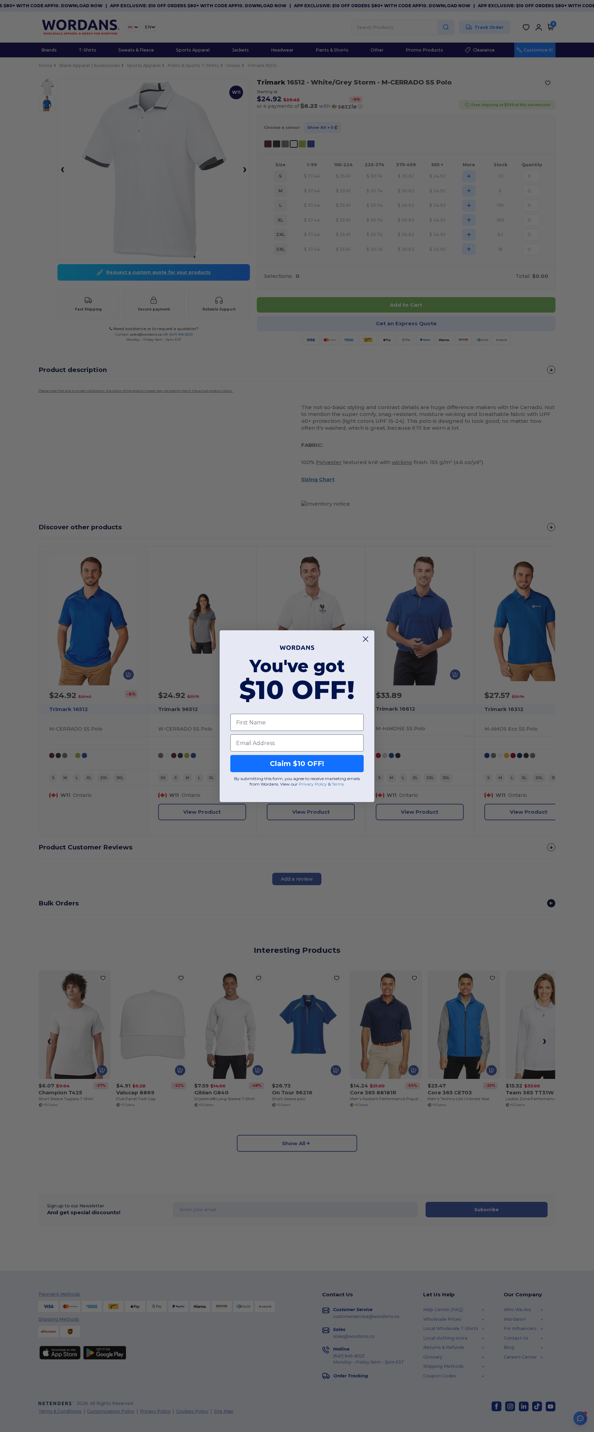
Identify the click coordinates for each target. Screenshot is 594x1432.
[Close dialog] (366, 639)
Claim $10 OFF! (297, 763)
